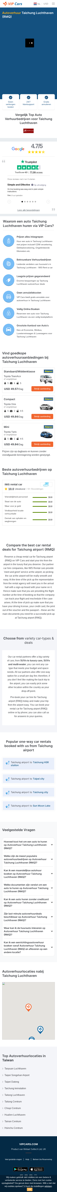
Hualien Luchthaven (15, 1115)
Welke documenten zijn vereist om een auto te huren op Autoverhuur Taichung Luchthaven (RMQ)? (26, 888)
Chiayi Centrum (13, 1108)
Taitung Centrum (13, 1101)
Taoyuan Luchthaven (15, 1068)
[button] (40, 1030)
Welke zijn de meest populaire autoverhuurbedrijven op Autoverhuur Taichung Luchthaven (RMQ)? (25, 859)
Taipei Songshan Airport (17, 1075)
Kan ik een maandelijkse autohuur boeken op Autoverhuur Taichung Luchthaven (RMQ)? (23, 873)
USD (46, 4)
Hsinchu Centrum (14, 1128)
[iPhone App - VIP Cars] (36, 1169)
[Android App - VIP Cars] (20, 1169)
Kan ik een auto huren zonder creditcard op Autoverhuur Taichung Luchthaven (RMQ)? (26, 902)
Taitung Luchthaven (15, 1095)
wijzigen (48, 1186)
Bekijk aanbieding (42, 389)
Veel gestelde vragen (13, 1159)
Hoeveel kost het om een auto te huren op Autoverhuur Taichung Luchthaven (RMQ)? (25, 845)
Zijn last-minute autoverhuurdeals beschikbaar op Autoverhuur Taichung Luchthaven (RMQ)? (25, 917)
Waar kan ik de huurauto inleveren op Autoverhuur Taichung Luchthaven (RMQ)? (24, 931)
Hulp (27, 1159)
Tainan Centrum (13, 1121)
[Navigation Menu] (53, 3)
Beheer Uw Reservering (42, 1159)
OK (29, 1189)
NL (38, 4)
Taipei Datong (12, 1082)
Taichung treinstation (15, 1088)
